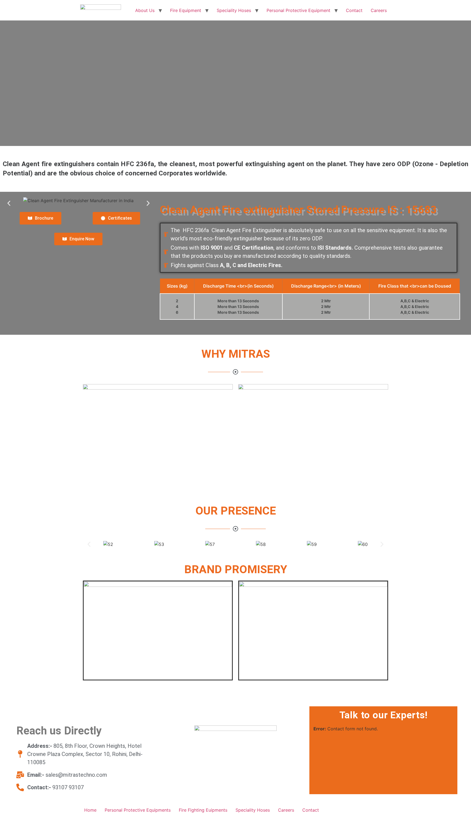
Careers (379, 10)
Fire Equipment (185, 10)
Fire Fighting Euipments (203, 810)
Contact (354, 10)
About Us (145, 10)
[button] (8, 203)
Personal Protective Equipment (298, 10)
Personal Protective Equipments (138, 810)
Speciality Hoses (234, 10)
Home (90, 810)
